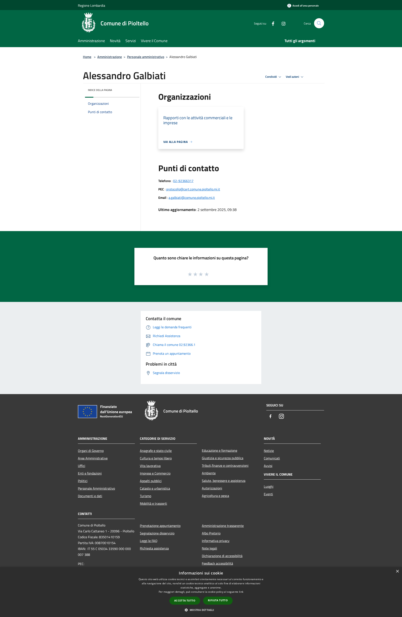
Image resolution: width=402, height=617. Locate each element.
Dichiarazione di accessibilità (222, 555)
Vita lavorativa (150, 465)
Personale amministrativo (145, 56)
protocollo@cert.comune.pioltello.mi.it (193, 189)
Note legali (209, 548)
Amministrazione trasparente (223, 525)
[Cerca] (319, 23)
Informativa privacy (215, 540)
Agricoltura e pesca (215, 495)
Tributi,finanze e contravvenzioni (225, 465)
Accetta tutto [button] (184, 600)
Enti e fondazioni (90, 473)
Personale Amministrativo (96, 488)
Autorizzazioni (212, 488)
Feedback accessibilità (217, 563)
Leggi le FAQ (148, 540)
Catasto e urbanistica (155, 488)
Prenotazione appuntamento (160, 525)
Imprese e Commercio (155, 473)
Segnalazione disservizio (157, 533)
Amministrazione (109, 56)
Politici (83, 480)
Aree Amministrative (93, 458)
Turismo (145, 495)
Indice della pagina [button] (100, 90)
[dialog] (201, 592)
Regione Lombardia (91, 5)
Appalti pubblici (151, 480)
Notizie (269, 450)
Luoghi (268, 486)
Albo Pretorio (211, 533)
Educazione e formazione (219, 450)
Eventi (268, 494)
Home (87, 56)
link (241, 592)
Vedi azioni (293, 76)
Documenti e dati (90, 495)
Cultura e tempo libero (156, 458)
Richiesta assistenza (154, 548)
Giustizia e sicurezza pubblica (222, 457)
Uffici (81, 465)
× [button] (397, 571)
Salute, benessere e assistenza (223, 480)
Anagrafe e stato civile (156, 450)
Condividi (271, 76)
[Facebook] (271, 23)
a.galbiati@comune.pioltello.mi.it (192, 197)
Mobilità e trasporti (153, 503)
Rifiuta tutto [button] (218, 600)
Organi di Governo (91, 450)
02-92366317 (183, 180)
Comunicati (272, 458)
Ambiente (209, 473)
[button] (201, 610)
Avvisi (268, 465)
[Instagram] (282, 23)
